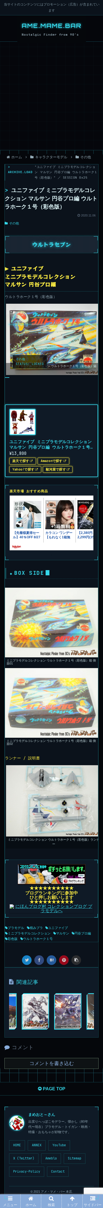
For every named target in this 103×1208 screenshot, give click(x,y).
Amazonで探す (52, 460)
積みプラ (36, 928)
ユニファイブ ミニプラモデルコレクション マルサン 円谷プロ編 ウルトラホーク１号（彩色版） (50, 444)
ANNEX (36, 1145)
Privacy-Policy (26, 1171)
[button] (92, 743)
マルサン (62, 933)
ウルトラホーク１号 (38, 939)
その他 (14, 223)
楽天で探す (20, 460)
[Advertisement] (51, 95)
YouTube (59, 1145)
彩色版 (13, 939)
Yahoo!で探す (23, 469)
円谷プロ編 (82, 933)
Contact (58, 1171)
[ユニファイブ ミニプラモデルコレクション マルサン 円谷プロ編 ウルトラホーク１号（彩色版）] (51, 960)
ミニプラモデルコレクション (29, 933)
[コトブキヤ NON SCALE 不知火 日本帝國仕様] (35, 1011)
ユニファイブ (58, 928)
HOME (17, 1145)
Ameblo (51, 1158)
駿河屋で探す (56, 469)
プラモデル (16, 928)
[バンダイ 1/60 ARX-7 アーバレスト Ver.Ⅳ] (68, 1011)
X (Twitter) (23, 1158)
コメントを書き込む (51, 1063)
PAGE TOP (53, 1088)
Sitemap (74, 1158)
